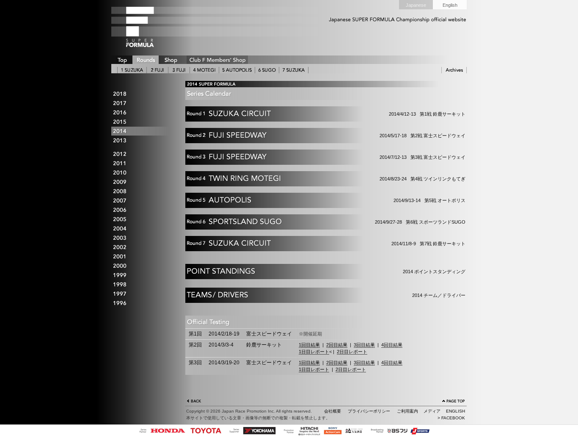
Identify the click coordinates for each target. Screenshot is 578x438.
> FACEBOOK (451, 418)
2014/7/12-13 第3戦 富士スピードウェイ (328, 160)
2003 (143, 238)
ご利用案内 (407, 411)
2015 (143, 121)
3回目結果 (364, 344)
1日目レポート (314, 351)
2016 (143, 112)
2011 (143, 163)
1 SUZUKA (132, 70)
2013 (143, 140)
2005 (143, 219)
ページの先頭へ (453, 402)
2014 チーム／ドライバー (367, 298)
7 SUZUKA (293, 70)
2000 (143, 266)
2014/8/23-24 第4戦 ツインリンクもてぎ (328, 181)
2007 (143, 201)
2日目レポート (352, 351)
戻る (194, 402)
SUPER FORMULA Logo (153, 26)
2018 (143, 93)
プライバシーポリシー (369, 411)
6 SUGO (267, 70)
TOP (121, 59)
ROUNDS (145, 59)
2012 (143, 154)
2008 (143, 191)
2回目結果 (336, 344)
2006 (143, 210)
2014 (143, 131)
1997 (143, 294)
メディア (432, 411)
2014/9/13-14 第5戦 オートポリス (328, 203)
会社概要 (332, 411)
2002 (143, 247)
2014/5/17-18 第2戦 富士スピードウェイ (328, 138)
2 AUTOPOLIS (157, 70)
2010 (143, 173)
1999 (143, 275)
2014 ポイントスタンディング (366, 274)
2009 (143, 182)
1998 (143, 284)
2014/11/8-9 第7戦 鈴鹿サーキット (328, 246)
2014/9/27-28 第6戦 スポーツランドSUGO (328, 224)
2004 (143, 229)
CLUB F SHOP (217, 59)
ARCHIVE (454, 70)
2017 (143, 103)
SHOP (170, 59)
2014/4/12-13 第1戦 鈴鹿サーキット (328, 116)
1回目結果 (309, 344)
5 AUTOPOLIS (237, 70)
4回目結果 (391, 344)
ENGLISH (455, 411)
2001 (143, 256)
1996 (143, 303)
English (450, 5)
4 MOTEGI (204, 70)
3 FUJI (179, 70)
